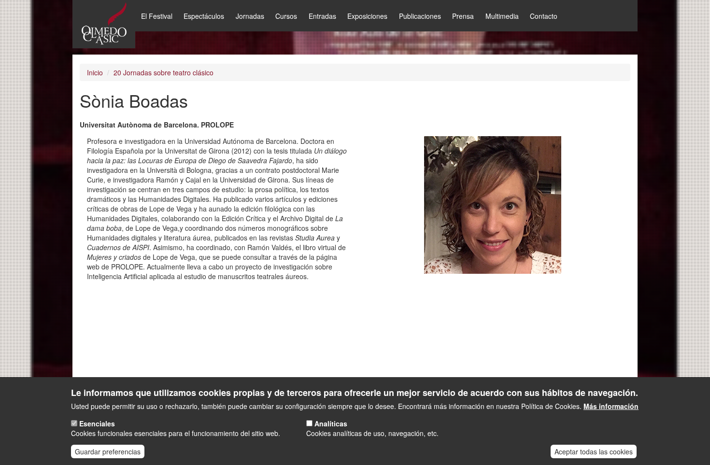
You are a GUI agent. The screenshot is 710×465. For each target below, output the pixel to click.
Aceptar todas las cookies (593, 451)
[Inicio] (103, 24)
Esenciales (97, 423)
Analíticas (330, 423)
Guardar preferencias (108, 451)
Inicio (95, 72)
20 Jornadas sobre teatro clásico (163, 72)
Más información (611, 406)
